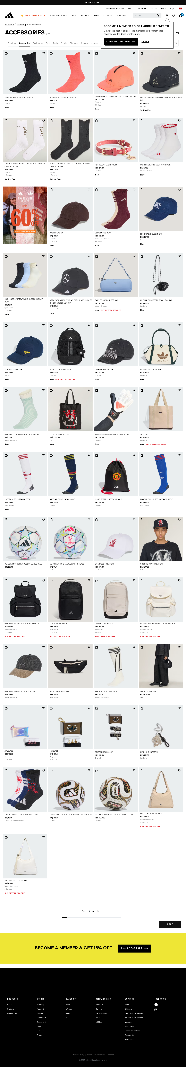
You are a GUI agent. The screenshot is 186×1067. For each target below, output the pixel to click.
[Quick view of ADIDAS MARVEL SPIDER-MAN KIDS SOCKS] (6, 770)
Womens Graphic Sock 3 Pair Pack (155, 165)
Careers (99, 1009)
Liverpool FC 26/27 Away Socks (18, 499)
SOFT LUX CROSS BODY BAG (151, 814)
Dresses (84, 43)
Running (40, 1005)
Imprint (111, 1055)
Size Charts (129, 1026)
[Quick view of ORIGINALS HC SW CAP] (96, 325)
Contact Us (129, 1035)
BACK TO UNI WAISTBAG (59, 691)
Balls (55, 43)
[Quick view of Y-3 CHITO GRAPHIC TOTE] (51, 390)
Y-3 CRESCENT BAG (148, 691)
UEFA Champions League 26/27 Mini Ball (67, 564)
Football (40, 1009)
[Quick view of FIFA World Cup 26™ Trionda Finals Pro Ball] (96, 770)
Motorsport (41, 1018)
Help (127, 1005)
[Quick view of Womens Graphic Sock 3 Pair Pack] (142, 120)
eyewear (94, 43)
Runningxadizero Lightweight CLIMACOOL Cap (115, 96)
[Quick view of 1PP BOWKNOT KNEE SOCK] (96, 647)
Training (40, 1013)
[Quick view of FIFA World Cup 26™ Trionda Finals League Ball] (51, 770)
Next (175, 43)
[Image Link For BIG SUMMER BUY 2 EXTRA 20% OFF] (25, 215)
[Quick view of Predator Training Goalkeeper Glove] (96, 390)
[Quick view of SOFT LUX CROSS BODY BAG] (142, 770)
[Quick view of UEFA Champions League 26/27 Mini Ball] (51, 520)
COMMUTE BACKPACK (58, 624)
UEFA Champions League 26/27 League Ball (23, 564)
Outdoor (40, 1031)
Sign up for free (131, 948)
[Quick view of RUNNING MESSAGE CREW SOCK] (51, 53)
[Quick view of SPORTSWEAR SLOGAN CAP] (142, 189)
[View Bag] (180, 16)
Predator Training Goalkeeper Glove (112, 434)
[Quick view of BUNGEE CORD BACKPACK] (51, 325)
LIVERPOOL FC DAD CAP (104, 564)
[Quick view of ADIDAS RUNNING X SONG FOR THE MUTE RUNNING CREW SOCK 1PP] (6, 120)
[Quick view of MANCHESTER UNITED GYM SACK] (96, 455)
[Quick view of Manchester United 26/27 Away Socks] (142, 455)
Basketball (41, 1022)
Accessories (35, 25)
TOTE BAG (144, 434)
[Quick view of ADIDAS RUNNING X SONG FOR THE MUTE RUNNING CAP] (142, 53)
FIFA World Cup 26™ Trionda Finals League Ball (71, 815)
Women (69, 1009)
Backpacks (38, 43)
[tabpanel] (93, 491)
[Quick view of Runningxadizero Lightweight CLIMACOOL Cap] (96, 53)
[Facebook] (156, 1005)
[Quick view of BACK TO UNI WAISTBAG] (51, 647)
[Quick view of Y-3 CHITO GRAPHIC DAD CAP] (142, 520)
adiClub (99, 1022)
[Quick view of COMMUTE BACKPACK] (51, 580)
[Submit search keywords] (158, 15)
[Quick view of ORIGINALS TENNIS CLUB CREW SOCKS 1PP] (6, 390)
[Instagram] (155, 1009)
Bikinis (64, 43)
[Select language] (180, 8)
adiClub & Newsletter (134, 1018)
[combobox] (147, 15)
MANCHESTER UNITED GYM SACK (108, 499)
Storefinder (129, 1040)
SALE (68, 1018)
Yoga (39, 1026)
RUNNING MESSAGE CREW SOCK (63, 97)
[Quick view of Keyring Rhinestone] (142, 708)
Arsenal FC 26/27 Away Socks (62, 499)
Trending (21, 25)
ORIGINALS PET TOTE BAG (150, 369)
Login (172, 8)
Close (145, 42)
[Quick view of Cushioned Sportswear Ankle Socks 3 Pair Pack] (6, 256)
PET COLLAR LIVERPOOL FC (106, 165)
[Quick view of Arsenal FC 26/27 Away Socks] (51, 455)
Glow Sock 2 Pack (103, 233)
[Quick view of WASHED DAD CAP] (51, 189)
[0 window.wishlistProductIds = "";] (173, 16)
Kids (68, 1013)
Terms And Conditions (96, 1055)
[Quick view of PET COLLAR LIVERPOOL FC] (96, 120)
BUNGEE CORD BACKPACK (60, 369)
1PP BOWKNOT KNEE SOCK (106, 691)
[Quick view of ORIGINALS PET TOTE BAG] (142, 325)
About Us (99, 1005)
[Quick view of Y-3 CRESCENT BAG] (142, 647)
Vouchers (128, 1022)
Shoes (9, 1005)
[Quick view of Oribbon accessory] (96, 708)
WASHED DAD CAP (57, 233)
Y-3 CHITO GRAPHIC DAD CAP (151, 564)
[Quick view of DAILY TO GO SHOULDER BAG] (96, 256)
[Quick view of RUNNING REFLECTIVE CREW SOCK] (6, 53)
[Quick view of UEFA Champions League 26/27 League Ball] (6, 520)
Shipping (128, 1009)
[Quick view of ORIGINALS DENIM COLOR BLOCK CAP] (6, 647)
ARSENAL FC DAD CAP (13, 369)
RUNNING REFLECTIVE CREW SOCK (19, 97)
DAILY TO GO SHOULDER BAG (106, 300)
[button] (33, 16)
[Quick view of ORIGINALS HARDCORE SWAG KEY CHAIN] (142, 256)
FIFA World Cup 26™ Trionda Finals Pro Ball (115, 815)
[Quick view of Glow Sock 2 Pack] (96, 189)
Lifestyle (9, 25)
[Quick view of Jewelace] (6, 708)
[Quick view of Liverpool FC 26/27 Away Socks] (6, 455)
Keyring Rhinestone (149, 752)
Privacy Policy (78, 1055)
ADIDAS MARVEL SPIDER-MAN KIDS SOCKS (22, 815)
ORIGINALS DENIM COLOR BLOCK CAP (20, 691)
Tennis (39, 1035)
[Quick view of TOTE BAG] (142, 390)
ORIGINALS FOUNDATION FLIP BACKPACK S (22, 624)
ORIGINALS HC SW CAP (104, 369)
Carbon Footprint (103, 1013)
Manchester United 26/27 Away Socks (156, 499)
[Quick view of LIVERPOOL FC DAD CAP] (96, 520)
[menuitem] (33, 16)
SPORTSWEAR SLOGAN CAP (151, 234)
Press (98, 1018)
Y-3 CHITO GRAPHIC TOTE (60, 434)
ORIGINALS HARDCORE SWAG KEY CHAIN (156, 300)
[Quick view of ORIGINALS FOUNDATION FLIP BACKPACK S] (6, 580)
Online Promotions (132, 1031)
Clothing (74, 43)
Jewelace (9, 751)
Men (68, 1005)
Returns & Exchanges (134, 1013)
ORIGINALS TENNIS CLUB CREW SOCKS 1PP (22, 434)
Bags (48, 43)
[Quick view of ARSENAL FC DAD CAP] (6, 325)
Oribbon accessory (104, 752)
